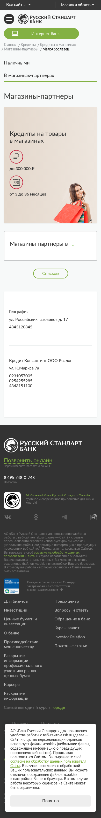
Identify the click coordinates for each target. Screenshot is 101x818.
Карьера (12, 685)
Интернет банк (45, 34)
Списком (50, 273)
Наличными (17, 63)
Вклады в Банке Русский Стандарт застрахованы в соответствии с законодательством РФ (52, 586)
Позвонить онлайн (28, 460)
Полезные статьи (70, 646)
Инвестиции (15, 610)
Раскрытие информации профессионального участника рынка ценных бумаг (23, 666)
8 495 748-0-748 (19, 478)
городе (58, 707)
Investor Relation (69, 637)
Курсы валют (67, 628)
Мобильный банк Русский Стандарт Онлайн (58, 495)
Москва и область (76, 5)
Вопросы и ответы (72, 610)
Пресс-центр (66, 601)
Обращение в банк (72, 619)
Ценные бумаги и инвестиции (20, 621)
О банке (11, 633)
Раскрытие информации (16, 695)
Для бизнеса (16, 601)
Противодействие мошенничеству (21, 644)
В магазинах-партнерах (29, 75)
